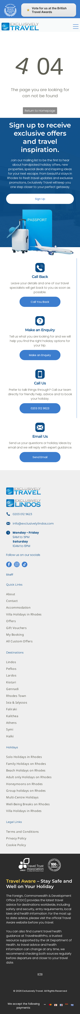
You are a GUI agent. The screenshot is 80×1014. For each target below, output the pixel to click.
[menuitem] (40, 594)
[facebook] (9, 565)
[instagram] (17, 565)
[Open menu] (76, 26)
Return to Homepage (40, 111)
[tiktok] (24, 565)
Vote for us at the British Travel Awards (46, 10)
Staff (9, 574)
